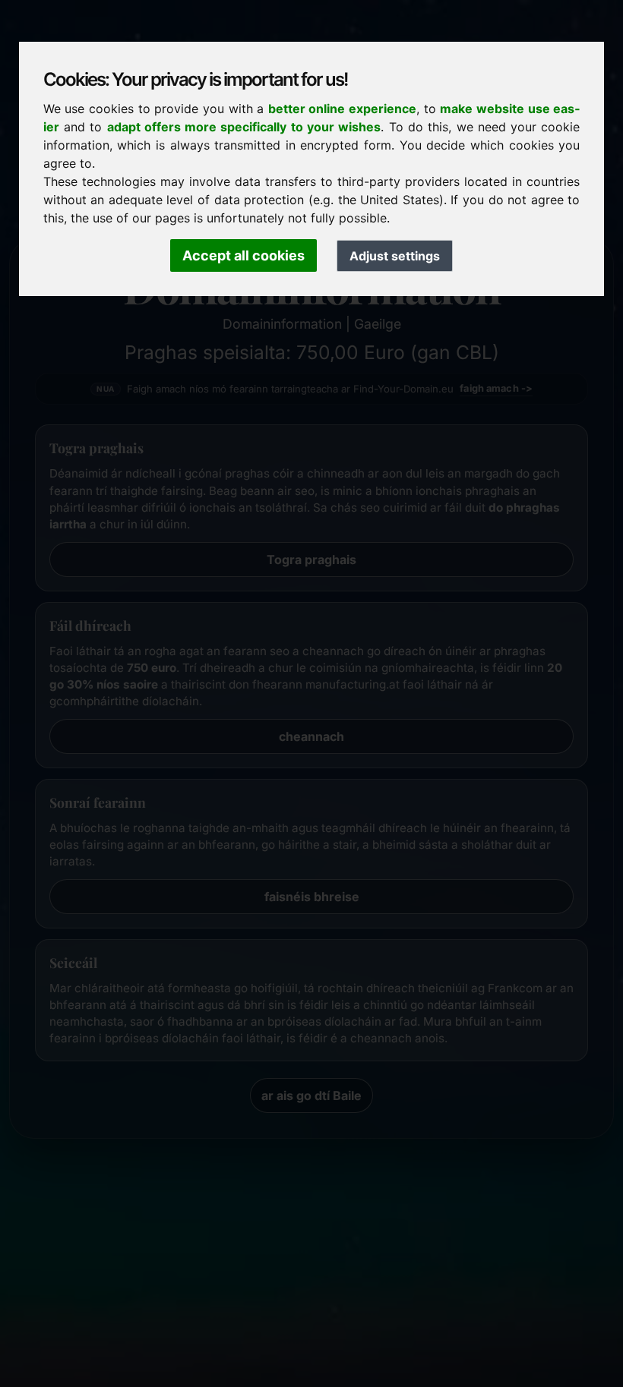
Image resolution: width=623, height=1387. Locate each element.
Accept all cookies (243, 255)
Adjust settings (394, 255)
